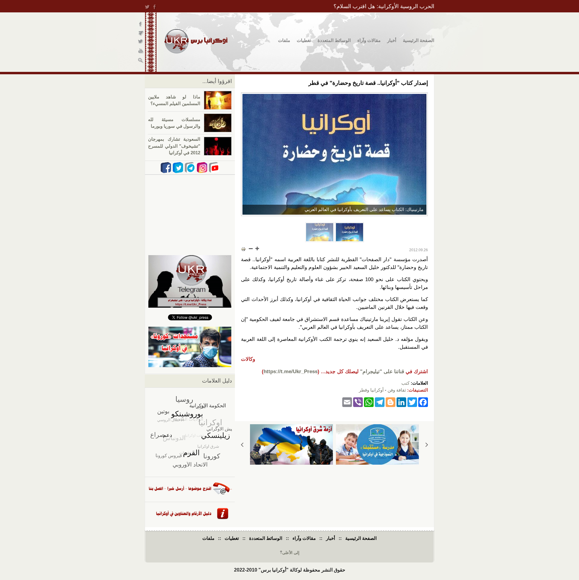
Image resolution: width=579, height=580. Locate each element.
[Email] (347, 401)
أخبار (391, 40)
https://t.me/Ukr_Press (291, 371)
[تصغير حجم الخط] (251, 248)
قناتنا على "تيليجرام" (382, 371)
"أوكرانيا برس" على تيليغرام (141, 33)
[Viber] (358, 401)
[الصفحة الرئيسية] (195, 41)
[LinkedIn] (401, 401)
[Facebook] (423, 401)
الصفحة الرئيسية (418, 40)
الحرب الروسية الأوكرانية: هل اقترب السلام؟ (384, 6)
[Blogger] (390, 401)
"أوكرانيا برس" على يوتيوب (141, 51)
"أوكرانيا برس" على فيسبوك (141, 24)
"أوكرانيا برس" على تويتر (141, 42)
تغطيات (304, 40)
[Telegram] (379, 401)
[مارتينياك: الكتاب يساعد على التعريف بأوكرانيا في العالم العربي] (334, 154)
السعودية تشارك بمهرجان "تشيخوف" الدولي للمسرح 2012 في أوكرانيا (174, 145)
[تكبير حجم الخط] (257, 248)
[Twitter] (412, 401)
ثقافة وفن (397, 390)
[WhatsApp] (369, 401)
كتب (405, 383)
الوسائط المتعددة (334, 40)
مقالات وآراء (369, 40)
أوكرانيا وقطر (371, 390)
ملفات (284, 40)
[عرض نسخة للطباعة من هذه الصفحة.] (243, 249)
